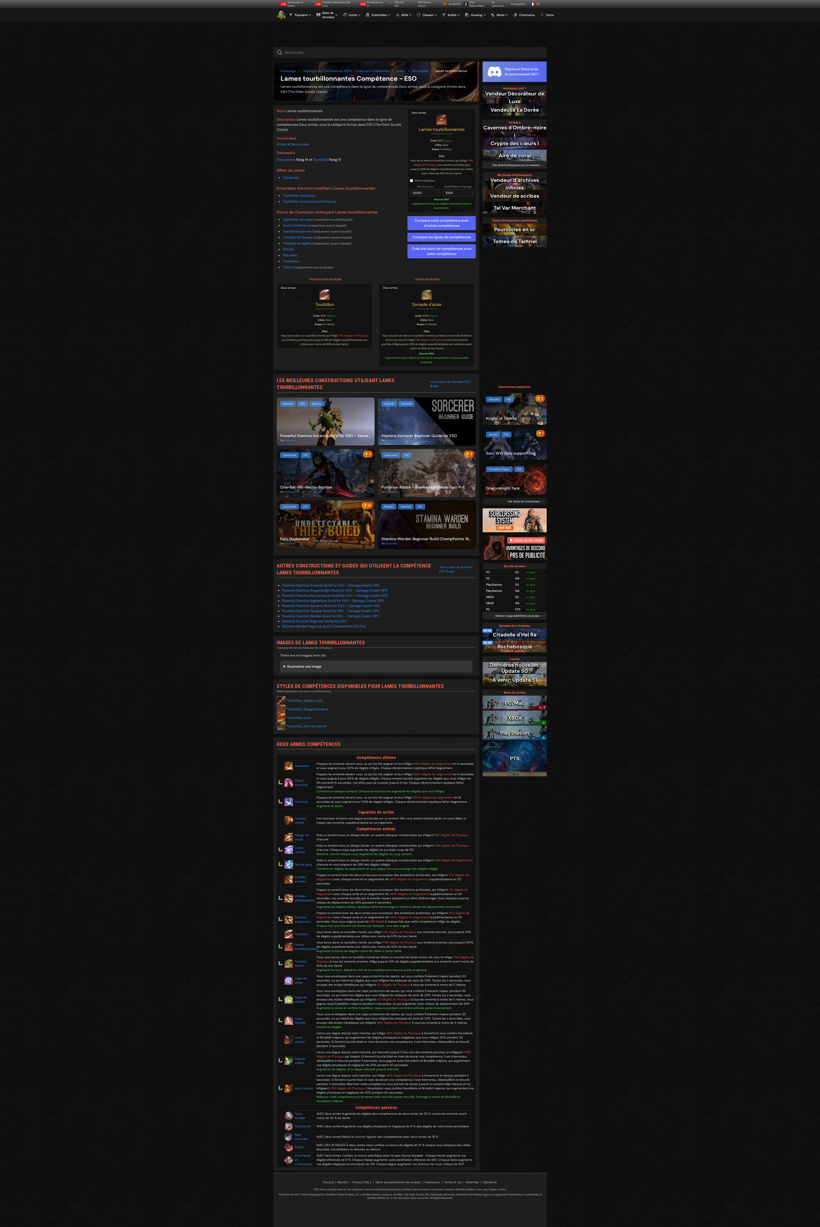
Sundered (290, 177)
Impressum (432, 1182)
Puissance (291, 261)
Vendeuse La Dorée (292, 4)
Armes (400, 71)
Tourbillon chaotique (299, 195)
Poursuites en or (371, 4)
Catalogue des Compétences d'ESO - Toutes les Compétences (346, 71)
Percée (288, 249)
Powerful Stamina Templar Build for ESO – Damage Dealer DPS (330, 611)
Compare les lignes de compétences (442, 237)
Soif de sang (303, 864)
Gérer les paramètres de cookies (398, 1182)
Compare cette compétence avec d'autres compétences (442, 223)
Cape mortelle (300, 1020)
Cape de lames (301, 980)
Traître (288, 267)
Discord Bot (399, 4)
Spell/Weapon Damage (458, 186)
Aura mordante (295, 225)
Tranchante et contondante (303, 1160)
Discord (328, 1182)
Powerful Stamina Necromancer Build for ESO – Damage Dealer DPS (335, 595)
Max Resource (425, 186)
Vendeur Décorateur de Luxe (333, 4)
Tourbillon (320, 159)
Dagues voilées (300, 1061)
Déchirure (301, 802)
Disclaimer (490, 1182)
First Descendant (477, 4)
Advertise (472, 1182)
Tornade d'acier (427, 304)
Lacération (302, 766)
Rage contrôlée (301, 1137)
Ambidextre (303, 1126)
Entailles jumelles (300, 879)
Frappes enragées (297, 243)
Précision (290, 255)
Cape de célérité (301, 999)
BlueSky (343, 1182)
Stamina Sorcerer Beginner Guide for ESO (314, 621)
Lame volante (304, 1088)
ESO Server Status (424, 4)
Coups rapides (300, 850)
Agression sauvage (298, 219)
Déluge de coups (302, 837)
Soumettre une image (304, 666)
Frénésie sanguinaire (302, 919)
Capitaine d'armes (298, 231)
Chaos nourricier (301, 783)
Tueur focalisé (300, 1116)
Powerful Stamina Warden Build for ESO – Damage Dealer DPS (330, 616)
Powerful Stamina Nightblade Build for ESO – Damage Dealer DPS (333, 600)
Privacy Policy (361, 1182)
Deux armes (420, 71)
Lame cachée (300, 1039)
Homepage (288, 71)
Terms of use (453, 1182)
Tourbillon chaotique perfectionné (309, 201)
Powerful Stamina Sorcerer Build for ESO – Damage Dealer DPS (331, 606)
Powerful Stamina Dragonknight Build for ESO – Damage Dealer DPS (334, 590)
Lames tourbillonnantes (442, 129)
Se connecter (498, 4)
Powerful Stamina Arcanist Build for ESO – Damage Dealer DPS (330, 585)
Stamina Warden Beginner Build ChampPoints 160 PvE (324, 626)
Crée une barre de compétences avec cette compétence (442, 251)
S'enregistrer (518, 4)
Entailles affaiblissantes (304, 898)
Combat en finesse (298, 237)
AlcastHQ (454, 4)
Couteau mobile (300, 820)
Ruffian (299, 1147)
